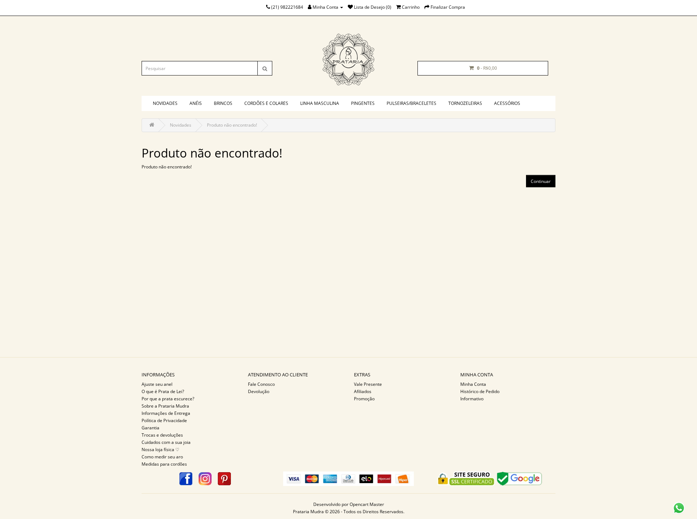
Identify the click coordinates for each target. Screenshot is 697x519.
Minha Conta (473, 384)
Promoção (364, 399)
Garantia (150, 428)
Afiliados (362, 391)
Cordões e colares (266, 103)
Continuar (541, 181)
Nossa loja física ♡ (160, 449)
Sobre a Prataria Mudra (165, 406)
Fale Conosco (261, 384)
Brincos (223, 103)
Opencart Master (367, 504)
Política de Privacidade (164, 420)
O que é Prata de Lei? (163, 391)
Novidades (165, 103)
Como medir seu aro (162, 457)
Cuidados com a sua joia (166, 442)
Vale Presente (368, 384)
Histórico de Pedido (480, 391)
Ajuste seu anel (157, 384)
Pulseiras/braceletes (411, 103)
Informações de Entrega (166, 413)
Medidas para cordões (164, 464)
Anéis (195, 103)
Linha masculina (319, 103)
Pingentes (363, 103)
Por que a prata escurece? (168, 399)
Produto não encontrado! (232, 125)
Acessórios (507, 103)
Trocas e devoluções (162, 435)
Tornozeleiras (465, 103)
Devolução (258, 391)
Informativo (472, 399)
